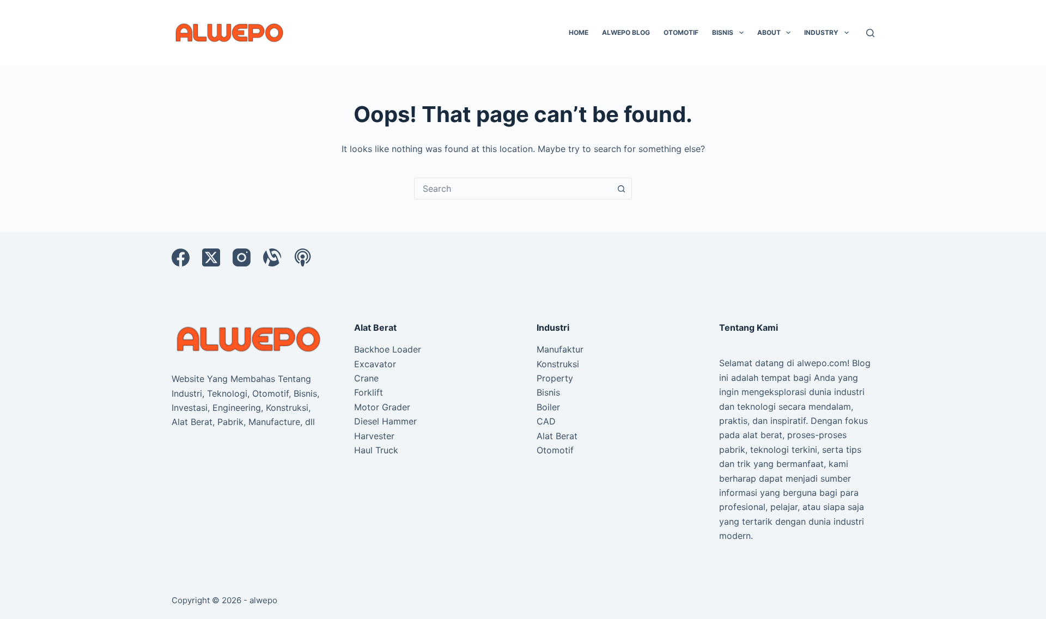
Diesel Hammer (385, 421)
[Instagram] (242, 257)
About (769, 32)
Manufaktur (560, 349)
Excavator (375, 364)
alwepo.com (822, 362)
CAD (546, 421)
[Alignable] (272, 257)
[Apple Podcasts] (303, 257)
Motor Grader (382, 407)
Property (555, 378)
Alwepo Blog (626, 32)
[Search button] (621, 188)
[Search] (870, 33)
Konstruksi (558, 364)
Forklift (368, 392)
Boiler (548, 407)
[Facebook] (181, 257)
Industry (821, 32)
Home (578, 32)
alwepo (263, 600)
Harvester (374, 435)
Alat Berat (557, 435)
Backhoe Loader (387, 349)
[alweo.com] (249, 338)
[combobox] (513, 188)
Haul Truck (376, 450)
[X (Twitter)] (211, 257)
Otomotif (681, 32)
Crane (366, 378)
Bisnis (722, 32)
